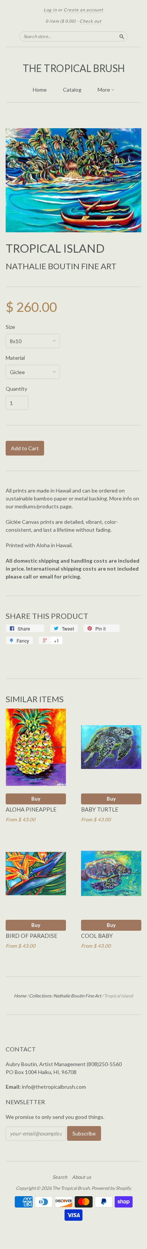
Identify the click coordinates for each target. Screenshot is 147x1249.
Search (59, 1177)
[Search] (121, 36)
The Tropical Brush (74, 68)
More (104, 89)
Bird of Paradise (31, 935)
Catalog (72, 89)
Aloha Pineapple (31, 809)
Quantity (16, 389)
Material (15, 358)
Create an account (83, 9)
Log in (50, 9)
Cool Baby (97, 935)
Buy (35, 799)
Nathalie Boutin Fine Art (61, 266)
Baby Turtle (99, 809)
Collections (40, 996)
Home (40, 89)
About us (81, 1177)
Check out (90, 20)
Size (10, 327)
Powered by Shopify (111, 1188)
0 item (61, 20)
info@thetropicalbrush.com (54, 1086)
